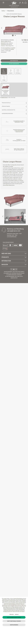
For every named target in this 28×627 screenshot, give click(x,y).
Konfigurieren (14, 625)
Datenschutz (12, 614)
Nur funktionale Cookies (14, 621)
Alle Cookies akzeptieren (14, 617)
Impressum (17, 614)
